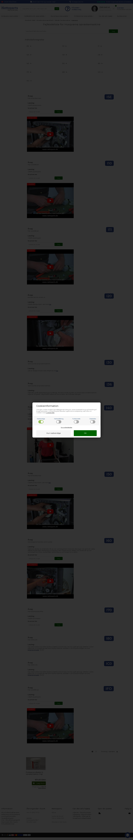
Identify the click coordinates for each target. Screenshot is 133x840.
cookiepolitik (50, 412)
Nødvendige (41, 419)
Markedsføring (58, 419)
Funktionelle (76, 419)
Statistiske (92, 419)
